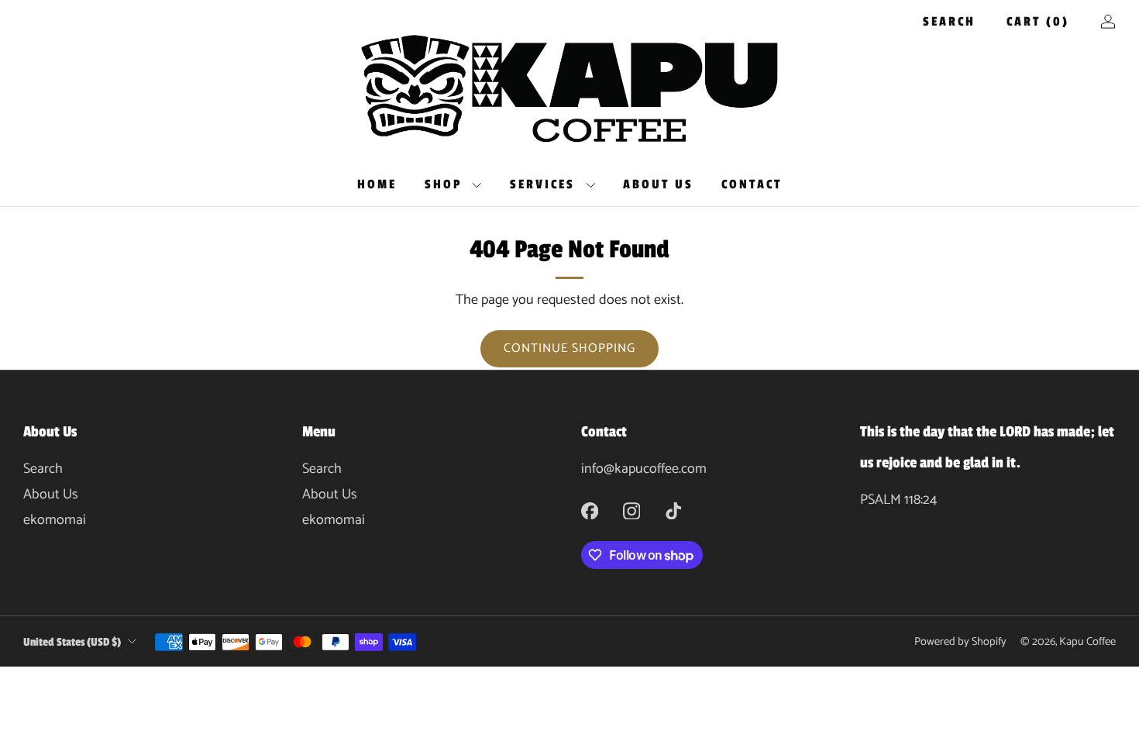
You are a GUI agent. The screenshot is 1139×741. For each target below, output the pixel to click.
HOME (377, 184)
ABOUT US (658, 184)
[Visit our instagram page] (631, 511)
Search (949, 21)
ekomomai (54, 520)
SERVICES (542, 184)
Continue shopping (569, 348)
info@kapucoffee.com (644, 469)
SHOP (443, 184)
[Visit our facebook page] (590, 511)
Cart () (1038, 21)
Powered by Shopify (960, 641)
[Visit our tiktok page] (673, 511)
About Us (50, 494)
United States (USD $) (72, 642)
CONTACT (751, 184)
